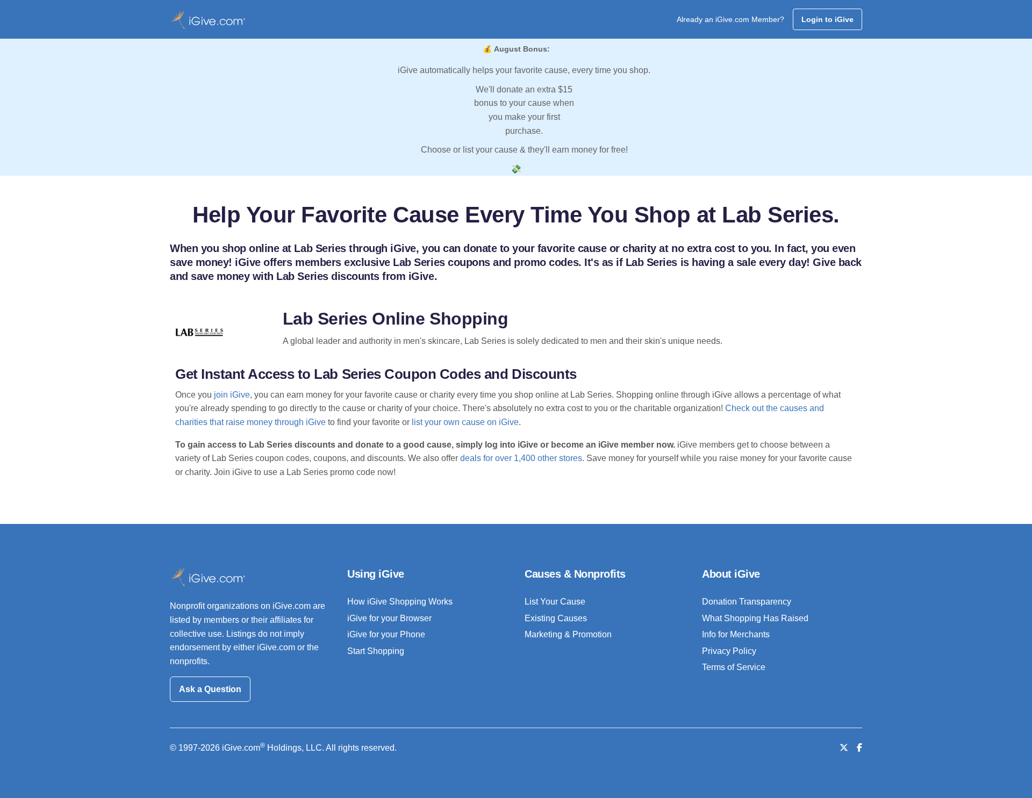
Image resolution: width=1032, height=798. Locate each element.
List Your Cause (555, 601)
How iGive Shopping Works (400, 601)
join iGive (232, 394)
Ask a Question (210, 689)
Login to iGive (827, 19)
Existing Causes (556, 618)
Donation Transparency (746, 601)
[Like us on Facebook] (859, 747)
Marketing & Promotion (568, 634)
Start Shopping (375, 651)
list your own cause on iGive (465, 422)
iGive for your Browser (389, 618)
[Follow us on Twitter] (844, 747)
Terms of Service (733, 667)
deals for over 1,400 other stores (521, 458)
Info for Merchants (736, 634)
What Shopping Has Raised (755, 618)
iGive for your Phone (386, 634)
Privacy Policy (729, 651)
